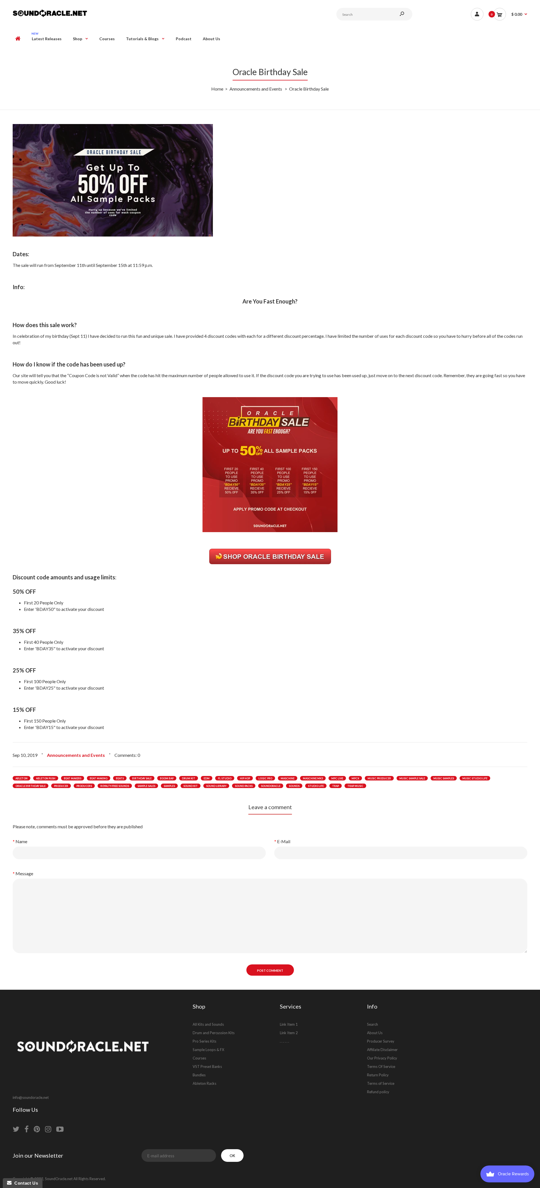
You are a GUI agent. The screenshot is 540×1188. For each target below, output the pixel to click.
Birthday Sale (142, 778)
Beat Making (98, 778)
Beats (120, 778)
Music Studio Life (474, 778)
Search (372, 1024)
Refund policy (378, 1092)
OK (232, 1155)
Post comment (270, 970)
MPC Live (337, 778)
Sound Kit (190, 786)
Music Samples (443, 778)
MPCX (355, 778)
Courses (199, 1058)
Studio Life (316, 786)
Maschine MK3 (313, 778)
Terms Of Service (381, 1066)
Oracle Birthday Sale (30, 786)
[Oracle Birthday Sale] (270, 530)
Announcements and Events (76, 755)
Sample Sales (146, 786)
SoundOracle (270, 786)
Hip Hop (245, 778)
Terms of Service (380, 1083)
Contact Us (25, 1183)
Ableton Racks (204, 1083)
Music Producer (379, 778)
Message (24, 873)
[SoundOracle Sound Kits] (50, 16)
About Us (374, 1032)
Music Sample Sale (412, 778)
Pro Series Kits (204, 1041)
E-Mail (283, 841)
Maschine (287, 778)
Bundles (199, 1075)
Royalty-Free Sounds (114, 786)
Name (21, 841)
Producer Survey (380, 1041)
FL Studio (224, 778)
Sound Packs (244, 786)
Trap (335, 786)
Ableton (21, 778)
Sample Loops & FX (208, 1049)
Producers (84, 786)
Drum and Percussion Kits (214, 1032)
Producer (61, 786)
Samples (169, 786)
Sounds (294, 786)
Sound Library (216, 786)
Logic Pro (265, 778)
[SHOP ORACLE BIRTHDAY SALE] (270, 562)
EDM (207, 778)
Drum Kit (188, 778)
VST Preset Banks (207, 1066)
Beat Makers (72, 778)
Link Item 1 (289, 1024)
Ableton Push (45, 778)
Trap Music (355, 786)
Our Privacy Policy (382, 1058)
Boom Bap (167, 778)
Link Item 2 (289, 1032)
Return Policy (378, 1075)
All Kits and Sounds (208, 1024)
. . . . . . (284, 1041)
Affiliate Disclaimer (382, 1049)
